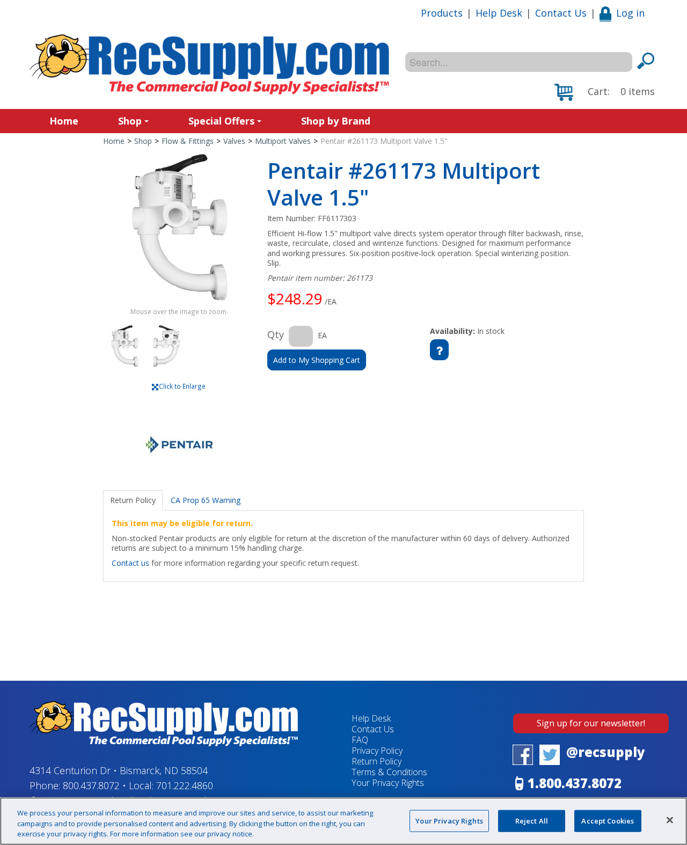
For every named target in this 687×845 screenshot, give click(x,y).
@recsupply (605, 752)
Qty (275, 334)
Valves (234, 141)
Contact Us (561, 12)
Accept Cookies (607, 820)
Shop (130, 120)
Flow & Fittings (188, 141)
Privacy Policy (377, 750)
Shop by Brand (335, 120)
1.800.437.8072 (575, 783)
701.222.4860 (184, 785)
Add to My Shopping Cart (316, 360)
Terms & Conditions (389, 772)
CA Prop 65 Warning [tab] (205, 500)
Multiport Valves (283, 141)
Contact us (130, 563)
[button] (604, 92)
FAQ (360, 740)
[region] (343, 821)
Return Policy (376, 761)
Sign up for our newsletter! (591, 723)
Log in (630, 12)
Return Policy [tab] (133, 500)
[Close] (670, 820)
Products (442, 12)
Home (63, 120)
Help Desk (499, 12)
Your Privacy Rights (449, 820)
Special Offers (221, 120)
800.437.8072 (91, 785)
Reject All (531, 820)
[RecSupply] (209, 64)
